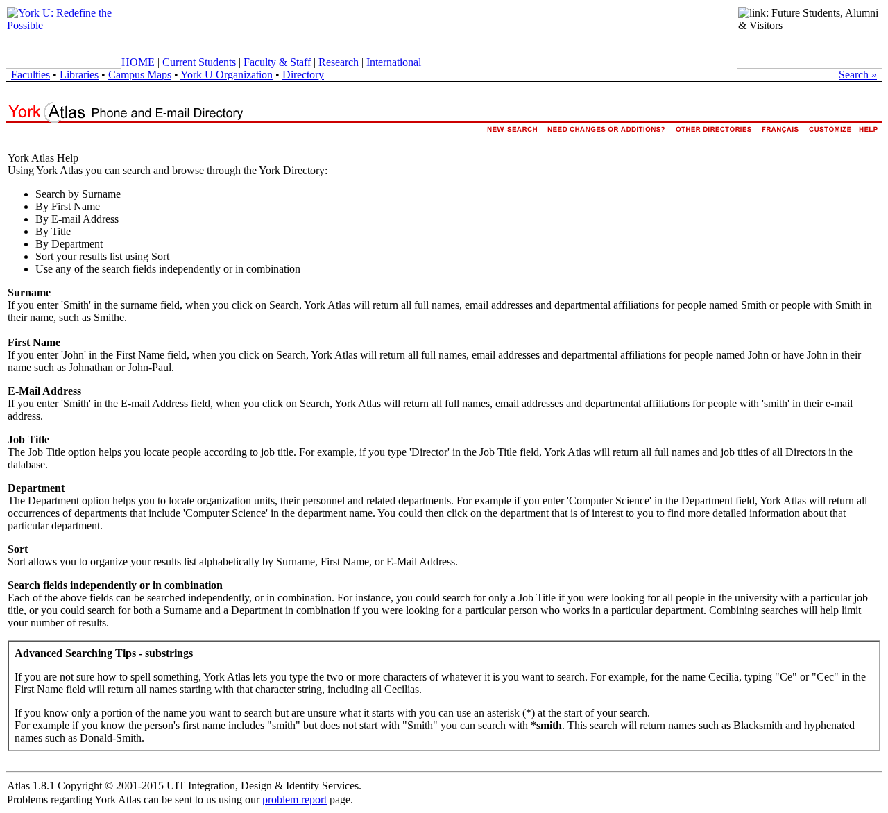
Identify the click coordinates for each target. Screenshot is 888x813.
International (393, 62)
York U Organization (226, 74)
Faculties (30, 74)
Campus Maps (139, 74)
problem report (294, 799)
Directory (303, 74)
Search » (858, 74)
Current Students (199, 62)
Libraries (79, 74)
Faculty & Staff (277, 62)
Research (338, 62)
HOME (138, 62)
